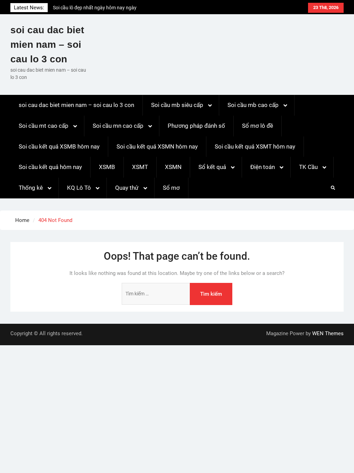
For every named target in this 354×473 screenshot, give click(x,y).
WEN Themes (328, 333)
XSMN (173, 166)
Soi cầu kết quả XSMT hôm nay (255, 146)
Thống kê (31, 187)
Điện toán (262, 166)
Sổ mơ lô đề (257, 125)
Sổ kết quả (212, 166)
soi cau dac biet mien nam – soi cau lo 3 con (47, 44)
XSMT (140, 166)
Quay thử (127, 187)
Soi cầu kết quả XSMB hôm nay (59, 146)
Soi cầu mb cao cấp (253, 104)
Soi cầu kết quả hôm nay (50, 166)
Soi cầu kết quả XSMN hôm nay (157, 146)
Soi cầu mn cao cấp (118, 125)
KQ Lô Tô (79, 187)
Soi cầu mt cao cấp (43, 125)
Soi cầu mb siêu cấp (177, 104)
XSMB (107, 166)
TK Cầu (308, 166)
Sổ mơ (171, 187)
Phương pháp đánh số (196, 125)
